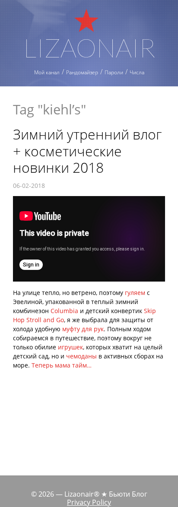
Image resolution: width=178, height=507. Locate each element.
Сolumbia (64, 311)
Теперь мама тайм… (62, 365)
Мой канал (47, 72)
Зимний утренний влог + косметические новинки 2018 (87, 151)
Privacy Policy (89, 502)
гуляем (135, 292)
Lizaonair (89, 46)
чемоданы (81, 356)
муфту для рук (83, 329)
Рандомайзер (82, 72)
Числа (137, 72)
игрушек (70, 347)
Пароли (114, 72)
